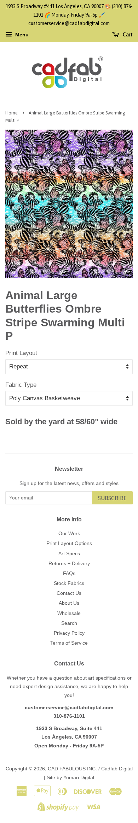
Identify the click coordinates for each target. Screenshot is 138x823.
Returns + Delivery (69, 563)
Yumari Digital (78, 777)
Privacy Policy (69, 633)
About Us (69, 603)
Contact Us (69, 593)
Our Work (69, 533)
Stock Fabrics (69, 583)
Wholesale (69, 613)
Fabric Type (20, 384)
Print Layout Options (69, 543)
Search (69, 623)
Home (11, 113)
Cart (127, 35)
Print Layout (21, 353)
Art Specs (69, 553)
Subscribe (112, 498)
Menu (21, 35)
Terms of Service (69, 643)
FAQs (69, 573)
